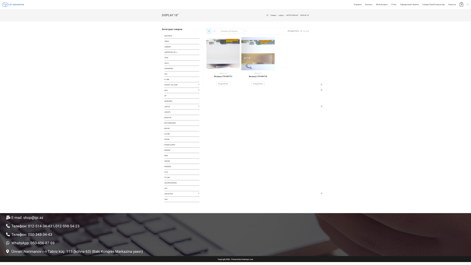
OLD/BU (167, 134)
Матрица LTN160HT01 (223, 76)
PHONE (166, 139)
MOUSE (167, 128)
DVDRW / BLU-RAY (171, 85)
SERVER (167, 161)
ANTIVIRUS (168, 36)
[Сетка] (209, 31)
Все (307, 31)
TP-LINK (167, 177)
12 (301, 31)
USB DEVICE (168, 194)
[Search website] (467, 4)
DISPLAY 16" (223, 73)
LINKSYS (167, 112)
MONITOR (167, 118)
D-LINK (166, 79)
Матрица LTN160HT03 (258, 76)
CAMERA (167, 47)
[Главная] (267, 15)
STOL (166, 172)
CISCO (166, 63)
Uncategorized (170, 183)
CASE (166, 58)
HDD (166, 90)
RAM (166, 156)
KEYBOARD (168, 101)
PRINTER (167, 150)
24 (304, 31)
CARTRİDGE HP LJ (170, 52)
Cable (166, 41)
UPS (165, 188)
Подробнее (223, 84)
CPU (165, 74)
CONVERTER (168, 68)
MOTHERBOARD (170, 123)
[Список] (214, 31)
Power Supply (169, 145)
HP (165, 96)
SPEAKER (167, 166)
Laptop (167, 107)
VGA (166, 199)
